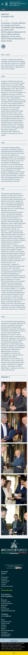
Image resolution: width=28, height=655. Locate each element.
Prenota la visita (6, 621)
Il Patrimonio (5, 581)
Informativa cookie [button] (17, 648)
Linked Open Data (6, 590)
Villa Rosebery (5, 636)
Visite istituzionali (6, 604)
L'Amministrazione (7, 586)
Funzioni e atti (5, 602)
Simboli (3, 607)
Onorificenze (5, 609)
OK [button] (14, 653)
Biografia (4, 600)
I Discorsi (4, 583)
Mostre (3, 629)
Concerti (4, 627)
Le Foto (3, 584)
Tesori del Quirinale (7, 630)
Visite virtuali (5, 623)
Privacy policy (14, 641)
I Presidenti (4, 577)
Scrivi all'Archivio (14, 640)
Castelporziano (6, 634)
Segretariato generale (8, 611)
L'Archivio (4, 579)
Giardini (3, 625)
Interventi (4, 605)
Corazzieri (4, 632)
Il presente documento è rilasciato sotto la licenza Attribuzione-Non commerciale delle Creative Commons (14, 567)
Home (3, 620)
